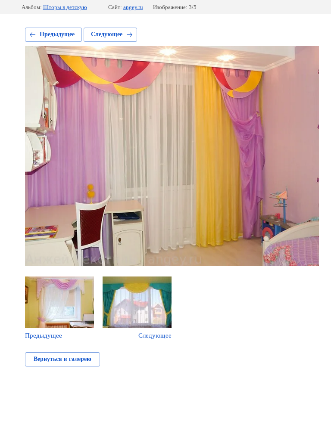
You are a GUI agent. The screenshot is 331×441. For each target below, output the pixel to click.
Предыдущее (57, 34)
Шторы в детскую (65, 7)
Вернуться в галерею (62, 359)
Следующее (106, 34)
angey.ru (133, 7)
